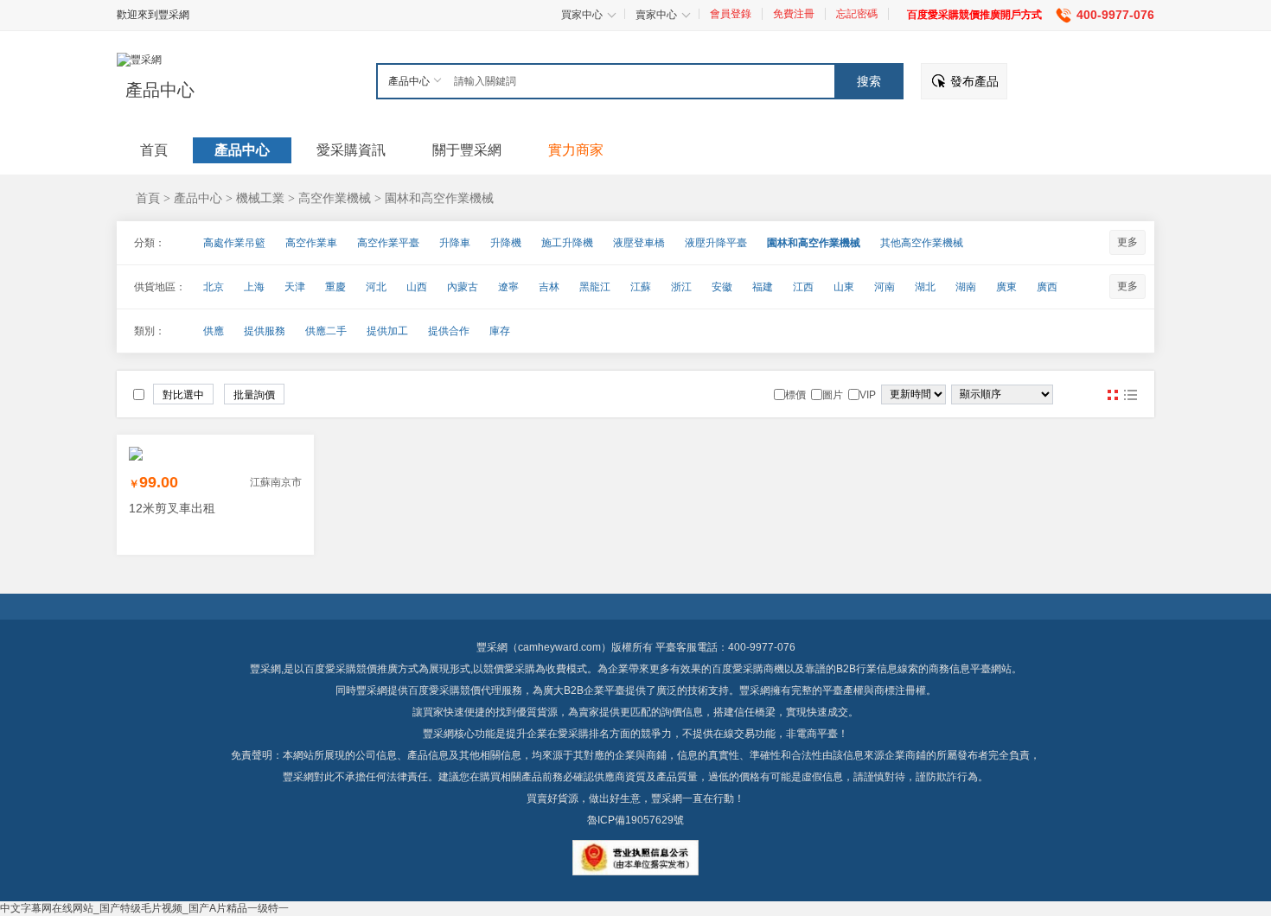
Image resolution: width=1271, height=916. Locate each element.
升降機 (505, 243)
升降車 (454, 243)
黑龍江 (594, 287)
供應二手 (326, 331)
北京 (213, 287)
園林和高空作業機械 (439, 198)
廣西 (1047, 287)
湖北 (925, 287)
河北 (376, 287)
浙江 (681, 287)
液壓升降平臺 (716, 243)
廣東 (1006, 287)
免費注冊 (793, 14)
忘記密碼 (857, 14)
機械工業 (260, 198)
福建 (762, 287)
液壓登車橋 (639, 243)
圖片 (1112, 395)
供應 (213, 331)
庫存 (499, 331)
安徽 (722, 287)
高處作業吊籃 (234, 243)
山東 (843, 287)
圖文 (1130, 395)
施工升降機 (567, 243)
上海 (254, 287)
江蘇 (640, 287)
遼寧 (508, 287)
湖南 (965, 287)
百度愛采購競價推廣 (351, 669)
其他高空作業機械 (921, 243)
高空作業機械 (334, 198)
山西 (416, 287)
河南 (884, 287)
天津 (294, 287)
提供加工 (387, 331)
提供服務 (264, 331)
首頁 (148, 198)
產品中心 (160, 89)
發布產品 (974, 81)
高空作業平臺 (388, 243)
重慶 (335, 287)
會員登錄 (730, 14)
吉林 (549, 287)
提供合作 (448, 331)
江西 (803, 287)
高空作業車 (311, 243)
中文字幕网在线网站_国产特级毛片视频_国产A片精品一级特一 (144, 908)
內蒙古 (462, 287)
